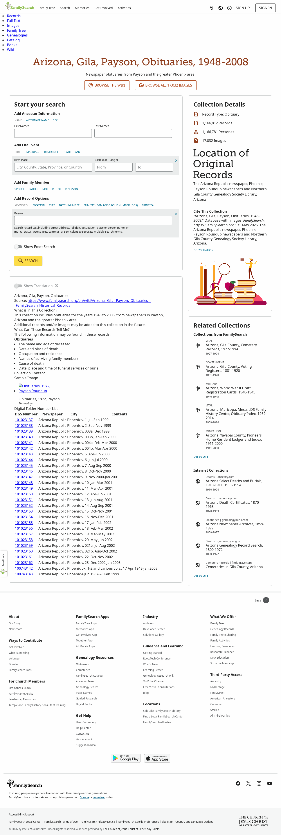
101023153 (24, 511)
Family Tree (46, 8)
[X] (248, 783)
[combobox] (53, 167)
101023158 (24, 539)
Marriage (33, 152)
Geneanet (216, 704)
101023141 (24, 442)
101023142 (24, 448)
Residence (51, 152)
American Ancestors (222, 698)
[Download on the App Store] (157, 758)
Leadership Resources (22, 699)
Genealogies (17, 35)
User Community (86, 722)
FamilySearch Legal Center (25, 822)
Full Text (13, 20)
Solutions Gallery (153, 635)
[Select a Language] (220, 8)
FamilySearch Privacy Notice (98, 822)
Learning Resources (222, 646)
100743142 (24, 568)
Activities (124, 8)
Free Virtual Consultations (159, 687)
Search (65, 8)
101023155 (24, 522)
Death (67, 152)
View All (201, 457)
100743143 (24, 574)
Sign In (265, 7)
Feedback (3, 560)
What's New (150, 664)
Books (12, 44)
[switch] (18, 246)
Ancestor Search (86, 681)
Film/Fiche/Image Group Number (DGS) (111, 205)
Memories (82, 8)
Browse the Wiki (110, 85)
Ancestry (215, 681)
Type (52, 205)
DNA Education (219, 657)
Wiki (10, 49)
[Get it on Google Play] (125, 758)
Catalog (13, 40)
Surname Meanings (222, 663)
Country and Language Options (194, 822)
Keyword (21, 205)
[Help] (229, 8)
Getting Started (152, 653)
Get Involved (103, 8)
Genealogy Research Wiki (158, 675)
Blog (146, 693)
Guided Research (86, 698)
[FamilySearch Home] (19, 6)
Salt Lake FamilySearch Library (161, 711)
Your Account (84, 739)
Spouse (19, 189)
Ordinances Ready (20, 688)
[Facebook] (238, 783)
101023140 (24, 437)
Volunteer (15, 658)
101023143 (24, 454)
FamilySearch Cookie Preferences (138, 822)
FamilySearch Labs (20, 670)
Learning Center (153, 670)
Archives (148, 623)
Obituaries (82, 664)
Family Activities (220, 640)
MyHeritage (217, 687)
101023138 (24, 425)
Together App (84, 640)
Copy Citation (203, 250)
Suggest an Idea (86, 745)
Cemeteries (83, 670)
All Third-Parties (220, 715)
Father (33, 189)
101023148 (24, 482)
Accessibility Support (21, 814)
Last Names (101, 126)
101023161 (24, 556)
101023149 (24, 488)
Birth (18, 152)
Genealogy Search (87, 687)
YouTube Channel (153, 681)
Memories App (85, 629)
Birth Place (21, 160)
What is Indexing (19, 653)
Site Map (167, 822)
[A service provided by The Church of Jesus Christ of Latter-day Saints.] (253, 821)
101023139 (24, 431)
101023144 (24, 459)
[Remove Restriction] (176, 214)
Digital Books (84, 704)
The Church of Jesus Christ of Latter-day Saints (131, 829)
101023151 (24, 499)
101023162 (24, 562)
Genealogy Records (222, 629)
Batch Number (69, 205)
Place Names (84, 693)
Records (14, 15)
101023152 (24, 505)
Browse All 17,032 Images (168, 85)
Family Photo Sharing (223, 635)
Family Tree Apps (86, 623)
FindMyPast (217, 693)
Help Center (83, 728)
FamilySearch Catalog (89, 675)
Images (13, 25)
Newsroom (15, 629)
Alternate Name (37, 120)
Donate (13, 664)
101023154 (24, 516)
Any (77, 152)
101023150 (24, 494)
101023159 (24, 545)
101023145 (24, 465)
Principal (148, 205)
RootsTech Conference (157, 658)
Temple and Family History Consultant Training (37, 705)
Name (18, 120)
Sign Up (243, 7)
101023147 (24, 477)
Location (38, 205)
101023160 (24, 551)
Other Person (68, 189)
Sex (55, 120)
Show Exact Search (39, 247)
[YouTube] (269, 783)
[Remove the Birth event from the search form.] (176, 160)
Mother (48, 189)
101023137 (24, 419)
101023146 (24, 471)
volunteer (99, 797)
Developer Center (154, 629)
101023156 (24, 528)
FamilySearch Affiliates (157, 722)
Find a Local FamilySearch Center (163, 716)
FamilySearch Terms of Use (61, 822)
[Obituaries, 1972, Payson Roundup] (39, 390)
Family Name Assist (21, 694)
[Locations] (211, 8)
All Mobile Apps (85, 646)
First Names (21, 126)
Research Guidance (222, 652)
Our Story (14, 623)
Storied (214, 710)
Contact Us (82, 733)
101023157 (24, 534)
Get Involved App (86, 635)
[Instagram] (259, 783)
